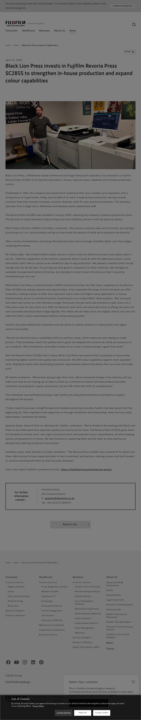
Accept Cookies (101, 713)
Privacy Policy (38, 706)
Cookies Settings (64, 713)
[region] (70, 707)
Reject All (83, 713)
